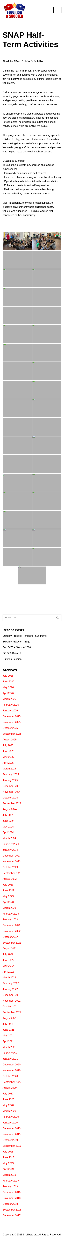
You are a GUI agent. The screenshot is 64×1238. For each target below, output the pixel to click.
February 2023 (11, 913)
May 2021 (8, 1035)
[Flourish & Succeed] (14, 10)
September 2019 (12, 1145)
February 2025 (11, 774)
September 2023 (12, 873)
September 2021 (12, 1012)
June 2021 (8, 1029)
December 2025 (11, 716)
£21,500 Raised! (12, 653)
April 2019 (8, 1169)
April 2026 (8, 693)
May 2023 (8, 896)
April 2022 (8, 971)
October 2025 (10, 727)
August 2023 (10, 878)
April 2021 (8, 1041)
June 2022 (8, 960)
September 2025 (12, 733)
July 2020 (8, 1093)
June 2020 (8, 1099)
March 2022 (9, 977)
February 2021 (11, 1052)
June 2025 (8, 751)
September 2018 (12, 1209)
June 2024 (8, 820)
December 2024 (11, 785)
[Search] (57, 617)
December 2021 (11, 994)
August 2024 (10, 809)
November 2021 (11, 1000)
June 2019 (8, 1157)
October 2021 (10, 1006)
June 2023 (8, 890)
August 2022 (10, 948)
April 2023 (8, 902)
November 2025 (11, 722)
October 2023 (10, 867)
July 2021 (8, 1023)
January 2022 (10, 989)
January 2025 (10, 780)
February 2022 (11, 983)
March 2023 (9, 907)
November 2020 (11, 1070)
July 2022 (8, 954)
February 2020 (11, 1116)
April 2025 (8, 762)
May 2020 (8, 1105)
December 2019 (11, 1128)
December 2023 (11, 855)
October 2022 (10, 936)
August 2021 (10, 1018)
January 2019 (10, 1186)
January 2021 (10, 1058)
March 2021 (9, 1047)
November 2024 (11, 791)
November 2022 (11, 931)
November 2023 (11, 861)
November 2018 (11, 1198)
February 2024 (11, 844)
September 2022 (12, 942)
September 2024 (12, 803)
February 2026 (11, 704)
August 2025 (10, 739)
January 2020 (10, 1122)
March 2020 (9, 1110)
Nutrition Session (12, 658)
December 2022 (11, 925)
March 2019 (9, 1174)
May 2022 (8, 965)
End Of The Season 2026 (17, 647)
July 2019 (8, 1151)
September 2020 (12, 1081)
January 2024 (10, 849)
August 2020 (10, 1087)
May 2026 (8, 687)
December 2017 (11, 1215)
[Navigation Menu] (57, 10)
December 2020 (11, 1064)
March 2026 (9, 698)
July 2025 (8, 745)
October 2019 (10, 1139)
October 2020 (10, 1076)
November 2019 (11, 1134)
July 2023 (8, 884)
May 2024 (8, 826)
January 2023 (10, 919)
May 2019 (8, 1163)
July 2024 (8, 814)
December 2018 (11, 1192)
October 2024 (10, 797)
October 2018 (10, 1203)
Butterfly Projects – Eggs (16, 641)
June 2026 (8, 681)
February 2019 (11, 1180)
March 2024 (9, 838)
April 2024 (8, 832)
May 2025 (8, 756)
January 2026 (10, 710)
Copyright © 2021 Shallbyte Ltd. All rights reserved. (32, 1234)
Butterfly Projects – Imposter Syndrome (25, 635)
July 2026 (8, 675)
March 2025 (9, 768)
